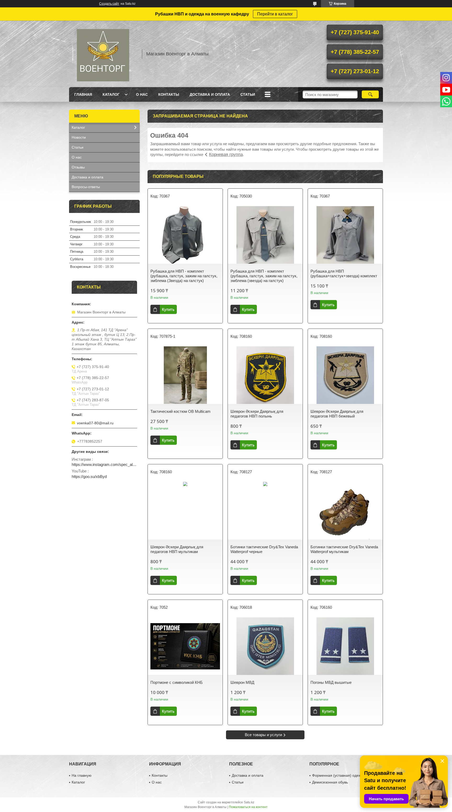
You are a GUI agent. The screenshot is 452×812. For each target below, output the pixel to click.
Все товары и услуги (263, 734)
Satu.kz (249, 802)
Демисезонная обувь (330, 782)
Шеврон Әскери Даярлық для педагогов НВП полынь (256, 413)
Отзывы (78, 167)
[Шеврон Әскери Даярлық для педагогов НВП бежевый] (345, 375)
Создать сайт (109, 3)
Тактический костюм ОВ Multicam (180, 411)
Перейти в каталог (275, 14)
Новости (79, 137)
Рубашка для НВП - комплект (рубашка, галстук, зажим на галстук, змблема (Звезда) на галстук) (183, 276)
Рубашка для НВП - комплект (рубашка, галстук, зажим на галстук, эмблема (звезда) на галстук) (263, 276)
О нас (142, 94)
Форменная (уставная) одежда (338, 775)
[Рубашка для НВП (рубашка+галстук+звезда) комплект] (345, 235)
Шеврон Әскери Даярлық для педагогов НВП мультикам (176, 549)
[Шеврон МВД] (265, 646)
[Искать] (370, 94)
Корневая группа (226, 154)
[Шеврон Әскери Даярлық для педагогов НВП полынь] (265, 375)
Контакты (168, 94)
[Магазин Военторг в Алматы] (103, 53)
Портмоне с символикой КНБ (176, 682)
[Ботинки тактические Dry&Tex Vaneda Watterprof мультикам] (345, 510)
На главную (82, 775)
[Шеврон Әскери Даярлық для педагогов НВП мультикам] (185, 510)
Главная (83, 94)
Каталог (111, 94)
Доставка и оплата (210, 94)
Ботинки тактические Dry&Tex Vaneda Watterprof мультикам (344, 549)
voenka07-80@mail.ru (95, 423)
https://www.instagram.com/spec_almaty (104, 464)
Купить (168, 309)
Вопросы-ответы (86, 187)
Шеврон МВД (242, 682)
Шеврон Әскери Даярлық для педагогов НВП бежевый (336, 413)
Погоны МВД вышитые (331, 682)
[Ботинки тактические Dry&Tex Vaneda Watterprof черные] (265, 510)
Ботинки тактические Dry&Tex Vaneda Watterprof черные (264, 549)
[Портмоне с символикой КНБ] (185, 646)
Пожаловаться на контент (248, 807)
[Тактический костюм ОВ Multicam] (185, 375)
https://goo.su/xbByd (89, 476)
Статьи (247, 94)
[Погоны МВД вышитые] (345, 646)
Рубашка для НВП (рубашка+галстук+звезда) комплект (343, 273)
